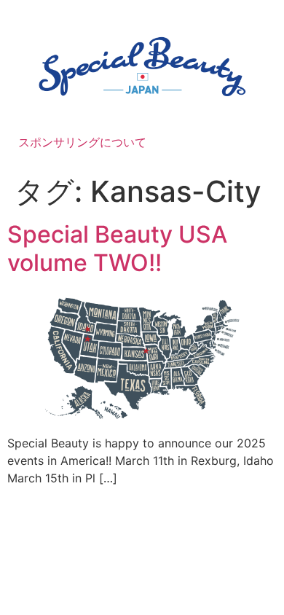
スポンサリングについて (82, 142)
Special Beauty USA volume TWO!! (117, 248)
